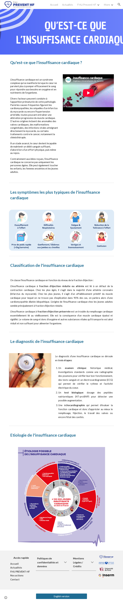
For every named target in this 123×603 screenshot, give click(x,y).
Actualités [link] (67, 4)
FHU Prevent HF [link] (86, 4)
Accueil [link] (54, 4)
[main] (61, 62)
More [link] (107, 4)
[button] (119, 4)
